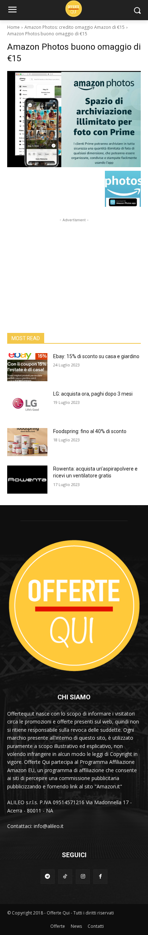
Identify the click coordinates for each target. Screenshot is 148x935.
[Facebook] (100, 876)
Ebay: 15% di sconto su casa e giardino (96, 356)
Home (13, 27)
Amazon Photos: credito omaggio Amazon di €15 (74, 27)
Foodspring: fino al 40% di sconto (89, 431)
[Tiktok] (65, 876)
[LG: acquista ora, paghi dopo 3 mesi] (27, 405)
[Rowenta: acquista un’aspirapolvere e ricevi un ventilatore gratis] (27, 480)
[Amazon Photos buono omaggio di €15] (74, 119)
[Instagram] (83, 876)
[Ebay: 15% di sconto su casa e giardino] (27, 367)
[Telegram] (48, 876)
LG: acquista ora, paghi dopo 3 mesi (93, 394)
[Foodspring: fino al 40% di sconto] (27, 442)
